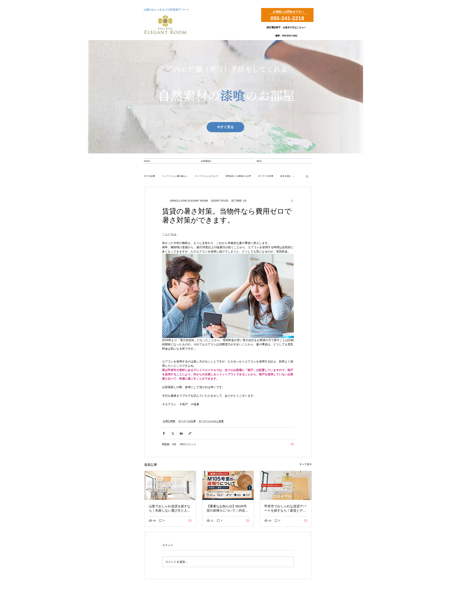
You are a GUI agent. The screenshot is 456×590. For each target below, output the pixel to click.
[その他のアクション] (292, 201)
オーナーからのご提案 (211, 421)
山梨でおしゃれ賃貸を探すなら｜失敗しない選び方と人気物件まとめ (169, 508)
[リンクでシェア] (190, 433)
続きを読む (285, 176)
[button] (307, 176)
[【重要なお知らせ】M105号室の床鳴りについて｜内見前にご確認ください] (228, 485)
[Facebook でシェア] (163, 433)
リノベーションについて (206, 176)
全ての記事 (149, 176)
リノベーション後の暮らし (175, 176)
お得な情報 (169, 421)
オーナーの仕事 (265, 176)
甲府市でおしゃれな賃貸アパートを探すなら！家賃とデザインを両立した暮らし (285, 508)
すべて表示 (305, 464)
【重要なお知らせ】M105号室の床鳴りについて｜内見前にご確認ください (227, 508)
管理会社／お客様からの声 (238, 176)
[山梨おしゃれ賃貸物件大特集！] (170, 485)
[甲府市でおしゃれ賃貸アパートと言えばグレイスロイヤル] (286, 485)
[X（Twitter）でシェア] (172, 433)
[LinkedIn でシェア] (181, 433)
